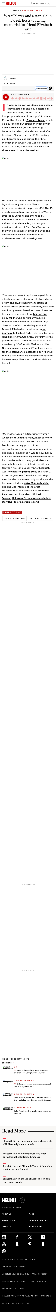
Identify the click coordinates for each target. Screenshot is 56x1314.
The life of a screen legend (23, 502)
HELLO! (13, 78)
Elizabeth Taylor (35, 120)
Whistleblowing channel (15, 1274)
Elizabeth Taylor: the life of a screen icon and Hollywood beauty (26, 1180)
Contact (6, 1226)
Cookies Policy (25, 1259)
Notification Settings (13, 1281)
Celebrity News (32, 10)
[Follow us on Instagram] (8, 1237)
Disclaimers (8, 1259)
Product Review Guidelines (16, 1303)
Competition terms (37, 1281)
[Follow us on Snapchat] (21, 1244)
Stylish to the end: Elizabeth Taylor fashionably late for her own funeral (27, 1167)
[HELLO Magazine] (11, 3)
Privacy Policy (39, 1274)
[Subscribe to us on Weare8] (47, 1244)
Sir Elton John (22, 223)
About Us (6, 1214)
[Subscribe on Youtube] (8, 1244)
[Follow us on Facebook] (21, 1237)
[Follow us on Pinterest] (34, 1244)
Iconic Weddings (14, 518)
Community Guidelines (14, 1267)
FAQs (31, 1214)
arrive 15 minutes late (36, 483)
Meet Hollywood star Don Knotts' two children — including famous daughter (31, 1071)
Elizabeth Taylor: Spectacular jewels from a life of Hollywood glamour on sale (27, 1142)
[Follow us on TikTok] (47, 1237)
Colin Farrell (9, 127)
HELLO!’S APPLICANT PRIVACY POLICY (20, 1296)
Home (16, 10)
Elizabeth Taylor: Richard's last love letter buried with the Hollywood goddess (24, 1155)
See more (7, 1063)
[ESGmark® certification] (21, 1200)
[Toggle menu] (3, 3)
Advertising (8, 1220)
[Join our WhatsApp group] (8, 1251)
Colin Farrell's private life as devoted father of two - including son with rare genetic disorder (32, 1098)
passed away (29, 471)
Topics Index (35, 1226)
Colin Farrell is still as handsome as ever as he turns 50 (32, 1112)
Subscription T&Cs (38, 1220)
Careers (45, 1296)
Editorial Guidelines (13, 1289)
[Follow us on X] (34, 1237)
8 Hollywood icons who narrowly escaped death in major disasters (32, 1085)
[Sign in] (49, 3)
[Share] (50, 88)
